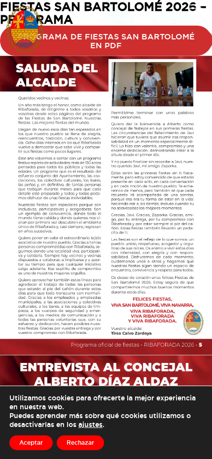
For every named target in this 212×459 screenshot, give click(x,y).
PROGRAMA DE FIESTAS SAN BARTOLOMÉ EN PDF (106, 41)
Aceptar (31, 442)
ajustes (90, 424)
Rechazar (80, 442)
